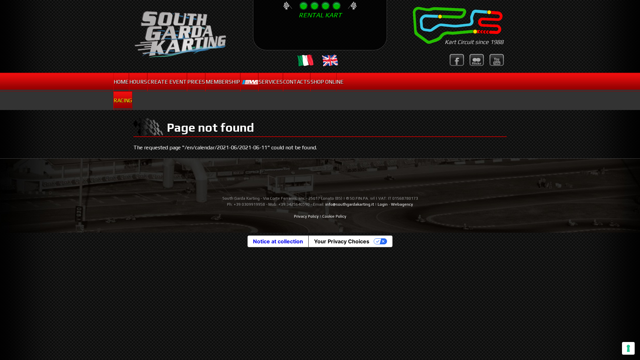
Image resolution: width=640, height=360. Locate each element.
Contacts (296, 82)
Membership (223, 82)
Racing (123, 100)
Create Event (167, 82)
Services (271, 82)
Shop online (323, 82)
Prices (196, 82)
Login (383, 204)
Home (121, 82)
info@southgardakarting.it (349, 204)
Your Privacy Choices (341, 241)
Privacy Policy (306, 216)
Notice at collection (278, 241)
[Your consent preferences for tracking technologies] (628, 348)
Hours (138, 82)
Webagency (402, 204)
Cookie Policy (334, 216)
